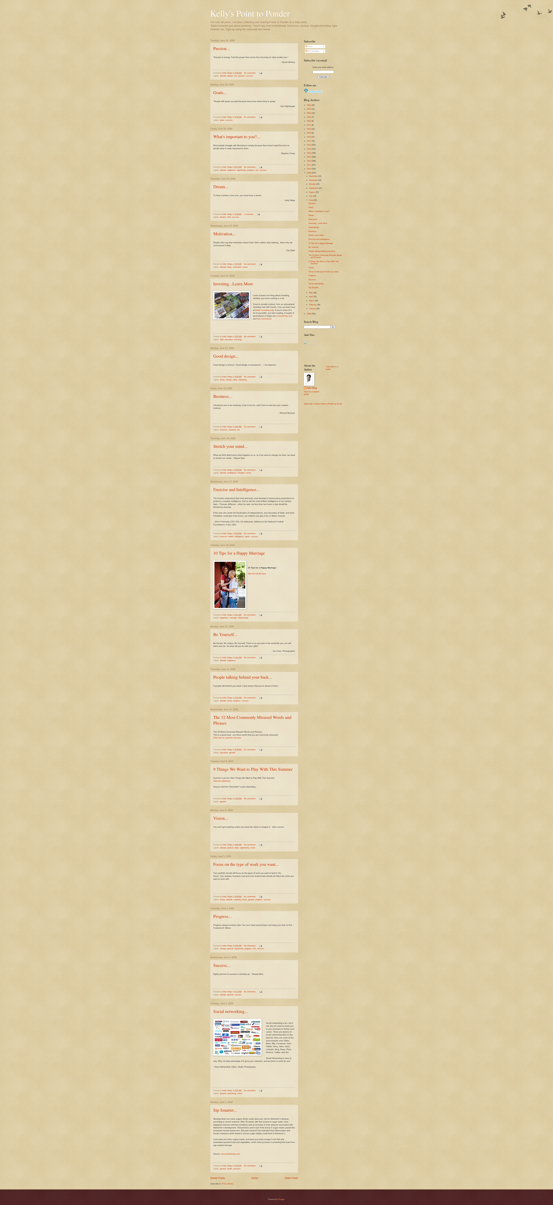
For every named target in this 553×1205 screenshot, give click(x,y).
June (311, 200)
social (239, 1093)
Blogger (281, 1199)
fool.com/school (264, 319)
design (229, 380)
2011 (309, 165)
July (311, 196)
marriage (233, 618)
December (313, 176)
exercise (223, 536)
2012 (309, 161)
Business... (222, 396)
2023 (309, 117)
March (312, 301)
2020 (309, 129)
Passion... (221, 48)
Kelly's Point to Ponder (250, 13)
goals (222, 120)
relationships (243, 618)
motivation (237, 267)
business (223, 430)
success (249, 76)
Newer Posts (217, 1178)
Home (254, 1178)
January (312, 308)
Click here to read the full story (227, 738)
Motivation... (224, 233)
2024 (309, 113)
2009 (309, 173)
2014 (309, 153)
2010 (309, 169)
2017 (309, 141)
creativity (232, 430)
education (229, 339)
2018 (309, 137)
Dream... (220, 186)
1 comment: (249, 214)
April (311, 297)
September (314, 188)
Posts (310, 46)
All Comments (313, 51)
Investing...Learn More (233, 283)
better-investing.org (264, 310)
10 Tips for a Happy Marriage (239, 553)
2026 (309, 105)
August (312, 192)
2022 (309, 121)
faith (229, 217)
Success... (221, 965)
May (311, 293)
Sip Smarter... (225, 1110)
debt (222, 339)
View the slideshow (222, 781)
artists (222, 380)
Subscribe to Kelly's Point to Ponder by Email (323, 404)
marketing (242, 380)
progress (250, 170)
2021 (309, 125)
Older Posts (291, 1178)
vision (245, 267)
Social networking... (230, 1011)
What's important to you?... (236, 136)
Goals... (220, 92)
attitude (223, 76)
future (229, 701)
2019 (309, 133)
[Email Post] (261, 73)
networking (231, 1093)
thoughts (241, 473)
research (236, 1169)
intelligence (232, 473)
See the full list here (257, 574)
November (313, 180)
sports (247, 536)
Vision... (220, 818)
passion (241, 76)
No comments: (250, 73)
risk (256, 170)
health (230, 536)
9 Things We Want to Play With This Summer (253, 769)
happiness (231, 170)
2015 (309, 149)
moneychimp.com (284, 316)
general (232, 753)
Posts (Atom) (227, 1184)
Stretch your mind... (230, 446)
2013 (309, 157)
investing (237, 339)
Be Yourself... (225, 634)
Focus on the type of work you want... (246, 864)
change (223, 949)
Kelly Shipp (312, 388)
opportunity (241, 170)
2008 (309, 314)
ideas (229, 267)
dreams (230, 76)
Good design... (226, 356)
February (313, 305)
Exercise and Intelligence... (236, 489)
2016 (309, 145)
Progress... (222, 916)
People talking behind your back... (242, 677)
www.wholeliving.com (230, 1154)
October (312, 184)
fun (236, 76)
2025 (309, 109)
